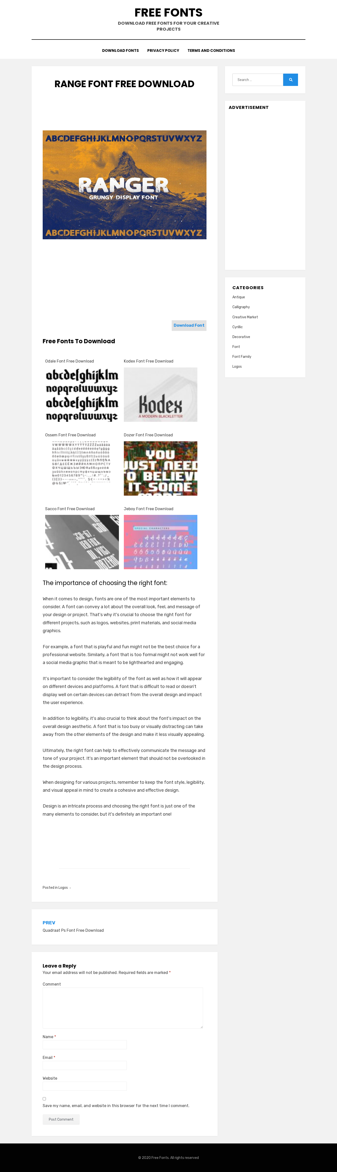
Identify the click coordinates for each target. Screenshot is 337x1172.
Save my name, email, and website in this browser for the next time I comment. (116, 1105)
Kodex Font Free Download (148, 361)
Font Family (241, 357)
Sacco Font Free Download (70, 508)
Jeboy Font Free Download (148, 508)
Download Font (189, 325)
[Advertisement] (132, 114)
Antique (238, 297)
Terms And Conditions (211, 50)
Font (236, 347)
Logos (63, 888)
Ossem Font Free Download (70, 435)
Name (49, 1036)
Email (49, 1057)
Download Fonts (120, 50)
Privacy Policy (163, 50)
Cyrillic (237, 327)
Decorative (241, 337)
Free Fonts (168, 12)
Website (50, 1078)
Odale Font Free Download (69, 361)
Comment (52, 984)
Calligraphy (241, 307)
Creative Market (245, 317)
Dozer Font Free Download (148, 435)
